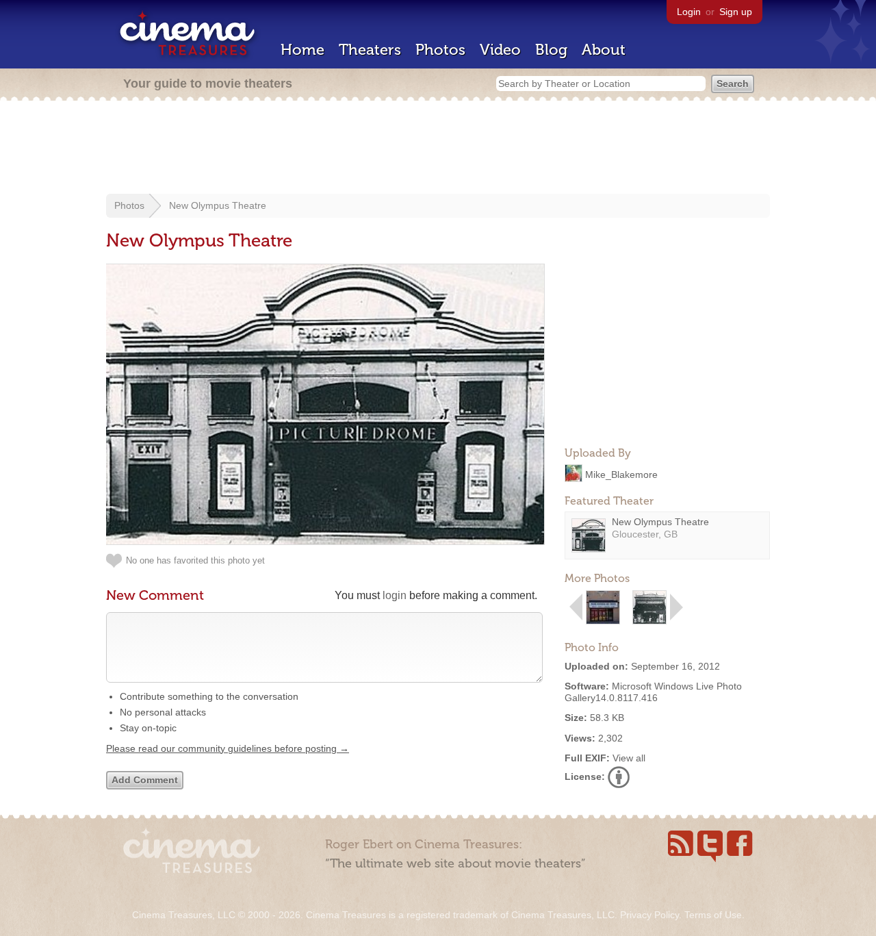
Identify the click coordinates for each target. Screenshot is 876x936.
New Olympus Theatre (217, 205)
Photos (440, 49)
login (395, 595)
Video (500, 49)
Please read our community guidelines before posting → (227, 748)
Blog (551, 49)
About (604, 49)
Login (689, 11)
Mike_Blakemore (621, 473)
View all (629, 757)
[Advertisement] (438, 148)
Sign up (735, 11)
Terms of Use (713, 914)
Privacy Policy (649, 914)
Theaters (370, 49)
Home (302, 49)
